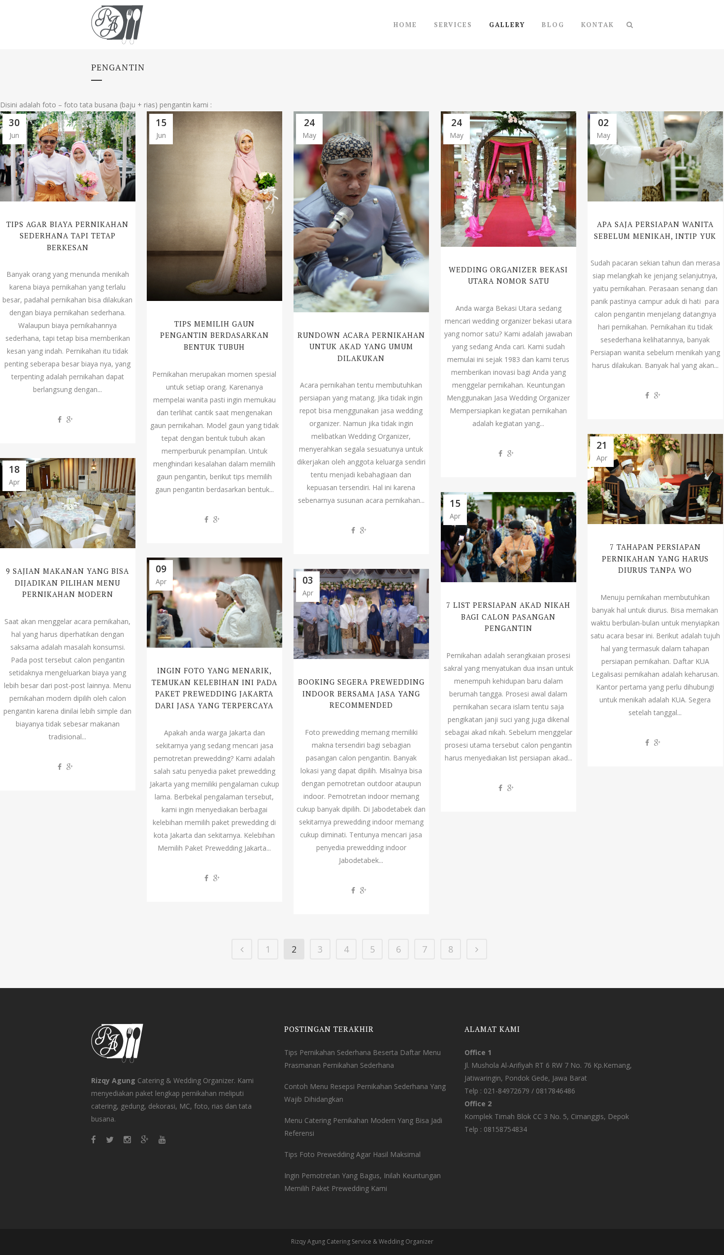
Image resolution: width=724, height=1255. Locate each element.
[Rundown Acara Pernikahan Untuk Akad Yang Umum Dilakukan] (361, 211)
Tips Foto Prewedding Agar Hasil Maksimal (352, 1154)
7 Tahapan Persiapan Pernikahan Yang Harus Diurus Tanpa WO (655, 558)
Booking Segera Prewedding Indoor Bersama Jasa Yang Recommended (361, 693)
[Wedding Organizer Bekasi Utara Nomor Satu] (508, 179)
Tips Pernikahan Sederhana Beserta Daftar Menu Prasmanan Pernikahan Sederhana (362, 1059)
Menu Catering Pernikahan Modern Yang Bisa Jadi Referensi (363, 1127)
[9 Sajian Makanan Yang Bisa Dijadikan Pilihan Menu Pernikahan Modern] (67, 503)
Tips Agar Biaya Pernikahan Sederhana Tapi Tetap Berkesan (67, 235)
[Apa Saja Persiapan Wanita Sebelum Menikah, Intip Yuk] (655, 156)
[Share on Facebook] (60, 419)
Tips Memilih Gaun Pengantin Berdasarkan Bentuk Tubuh (214, 335)
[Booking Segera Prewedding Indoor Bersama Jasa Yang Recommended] (361, 614)
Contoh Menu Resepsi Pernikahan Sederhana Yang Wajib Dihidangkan (365, 1093)
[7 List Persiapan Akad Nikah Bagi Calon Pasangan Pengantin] (508, 537)
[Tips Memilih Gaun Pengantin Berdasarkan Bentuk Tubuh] (214, 206)
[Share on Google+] (69, 419)
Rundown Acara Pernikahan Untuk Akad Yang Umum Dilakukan (361, 346)
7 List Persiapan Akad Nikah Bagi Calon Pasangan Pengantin (508, 616)
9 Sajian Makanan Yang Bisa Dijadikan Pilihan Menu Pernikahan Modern (67, 582)
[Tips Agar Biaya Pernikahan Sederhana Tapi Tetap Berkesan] (67, 156)
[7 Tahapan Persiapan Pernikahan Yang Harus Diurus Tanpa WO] (655, 479)
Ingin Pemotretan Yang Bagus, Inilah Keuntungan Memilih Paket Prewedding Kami (362, 1182)
